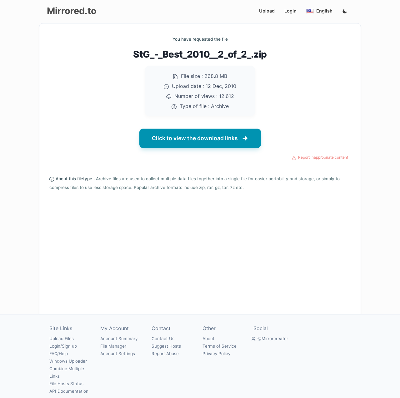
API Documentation (68, 391)
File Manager (113, 346)
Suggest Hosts (166, 346)
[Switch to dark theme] (344, 11)
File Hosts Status (66, 383)
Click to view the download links (195, 138)
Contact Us (163, 338)
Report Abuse (165, 353)
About (208, 338)
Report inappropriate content (323, 157)
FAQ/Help (58, 353)
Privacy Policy (216, 353)
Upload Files (61, 338)
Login (290, 10)
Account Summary (119, 338)
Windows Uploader (68, 361)
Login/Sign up (63, 346)
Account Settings (117, 353)
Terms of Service (219, 346)
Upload (267, 10)
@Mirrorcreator (273, 338)
